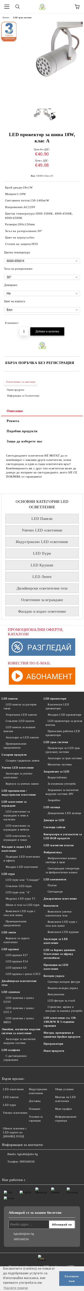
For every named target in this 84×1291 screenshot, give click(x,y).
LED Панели (42, 519)
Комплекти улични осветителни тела (59, 913)
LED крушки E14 (17, 961)
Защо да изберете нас (24, 441)
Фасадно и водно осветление (42, 611)
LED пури (8, 873)
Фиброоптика (53, 852)
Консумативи (56, 994)
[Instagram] (16, 1169)
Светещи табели (54, 827)
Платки (52, 885)
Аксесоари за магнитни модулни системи (20, 1041)
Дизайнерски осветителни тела (42, 588)
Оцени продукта (15, 389)
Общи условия (64, 1089)
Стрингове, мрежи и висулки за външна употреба (64, 1008)
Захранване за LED (56, 771)
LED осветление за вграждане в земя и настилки (17, 815)
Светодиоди (55, 891)
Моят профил (63, 1108)
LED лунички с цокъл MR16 (19, 1020)
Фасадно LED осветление (22, 866)
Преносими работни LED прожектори (63, 733)
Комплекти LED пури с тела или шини (20, 913)
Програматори (53, 1043)
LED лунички (11, 992)
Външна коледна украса (63, 988)
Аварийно (54, 800)
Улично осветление (15, 1112)
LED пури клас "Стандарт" (23, 879)
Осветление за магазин (21, 381)
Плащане (34, 1108)
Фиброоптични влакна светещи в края (61, 860)
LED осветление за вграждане (14, 803)
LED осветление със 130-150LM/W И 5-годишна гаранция (60, 1021)
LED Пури (42, 553)
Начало (6, 17)
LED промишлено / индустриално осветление (19, 792)
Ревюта (13, 421)
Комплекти (51, 905)
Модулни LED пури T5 (20, 898)
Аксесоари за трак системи (65, 758)
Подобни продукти (22, 431)
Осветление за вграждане (42, 600)
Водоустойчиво (57, 777)
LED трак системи (22, 17)
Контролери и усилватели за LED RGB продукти (63, 836)
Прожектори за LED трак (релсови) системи (63, 750)
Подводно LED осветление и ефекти (22, 858)
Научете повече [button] (16, 1288)
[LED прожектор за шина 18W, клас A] (42, 102)
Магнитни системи (60, 764)
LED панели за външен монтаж (20, 729)
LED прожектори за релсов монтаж (64, 723)
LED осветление (13, 1089)
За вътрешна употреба (62, 783)
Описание (15, 411)
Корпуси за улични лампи (22, 783)
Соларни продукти (14, 754)
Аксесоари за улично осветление (18, 775)
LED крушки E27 (17, 955)
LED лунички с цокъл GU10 (19, 999)
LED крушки (10, 949)
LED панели (10, 698)
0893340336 (27, 1161)
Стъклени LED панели (20, 721)
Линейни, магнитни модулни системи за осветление (21, 1031)
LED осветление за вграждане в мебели (17, 827)
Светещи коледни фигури (64, 981)
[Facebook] (7, 1169)
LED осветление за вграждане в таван (17, 837)
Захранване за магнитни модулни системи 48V (62, 792)
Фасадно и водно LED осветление (16, 848)
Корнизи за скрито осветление (16, 940)
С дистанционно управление (15, 1057)
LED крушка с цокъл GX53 (23, 974)
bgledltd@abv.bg (27, 1154)
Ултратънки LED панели (21, 714)
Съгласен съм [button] (72, 1279)
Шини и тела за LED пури (22, 904)
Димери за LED (54, 820)
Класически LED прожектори (57, 706)
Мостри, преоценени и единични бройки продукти (62, 1034)
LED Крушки (42, 565)
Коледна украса (54, 975)
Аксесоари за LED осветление (56, 941)
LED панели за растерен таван (20, 706)
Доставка (34, 1101)
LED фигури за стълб (61, 1000)
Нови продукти (54, 1050)
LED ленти (9, 932)
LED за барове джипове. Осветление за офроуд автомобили (60, 954)
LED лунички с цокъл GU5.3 (19, 1010)
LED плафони (11, 1050)
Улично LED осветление (42, 530)
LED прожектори (55, 698)
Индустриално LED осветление (42, 542)
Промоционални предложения (15, 745)
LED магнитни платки (59, 845)
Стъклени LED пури (19, 886)
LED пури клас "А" (18, 892)
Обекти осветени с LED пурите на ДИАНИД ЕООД (15, 1132)
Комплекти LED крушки (63, 932)
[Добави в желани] (74, 321)
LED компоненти (55, 879)
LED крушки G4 (16, 967)
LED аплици (52, 807)
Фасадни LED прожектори (64, 714)
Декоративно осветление (60, 898)
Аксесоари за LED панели (22, 737)
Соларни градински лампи (22, 760)
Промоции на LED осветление (56, 966)
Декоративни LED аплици (64, 813)
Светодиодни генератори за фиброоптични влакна (63, 870)
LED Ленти (41, 577)
